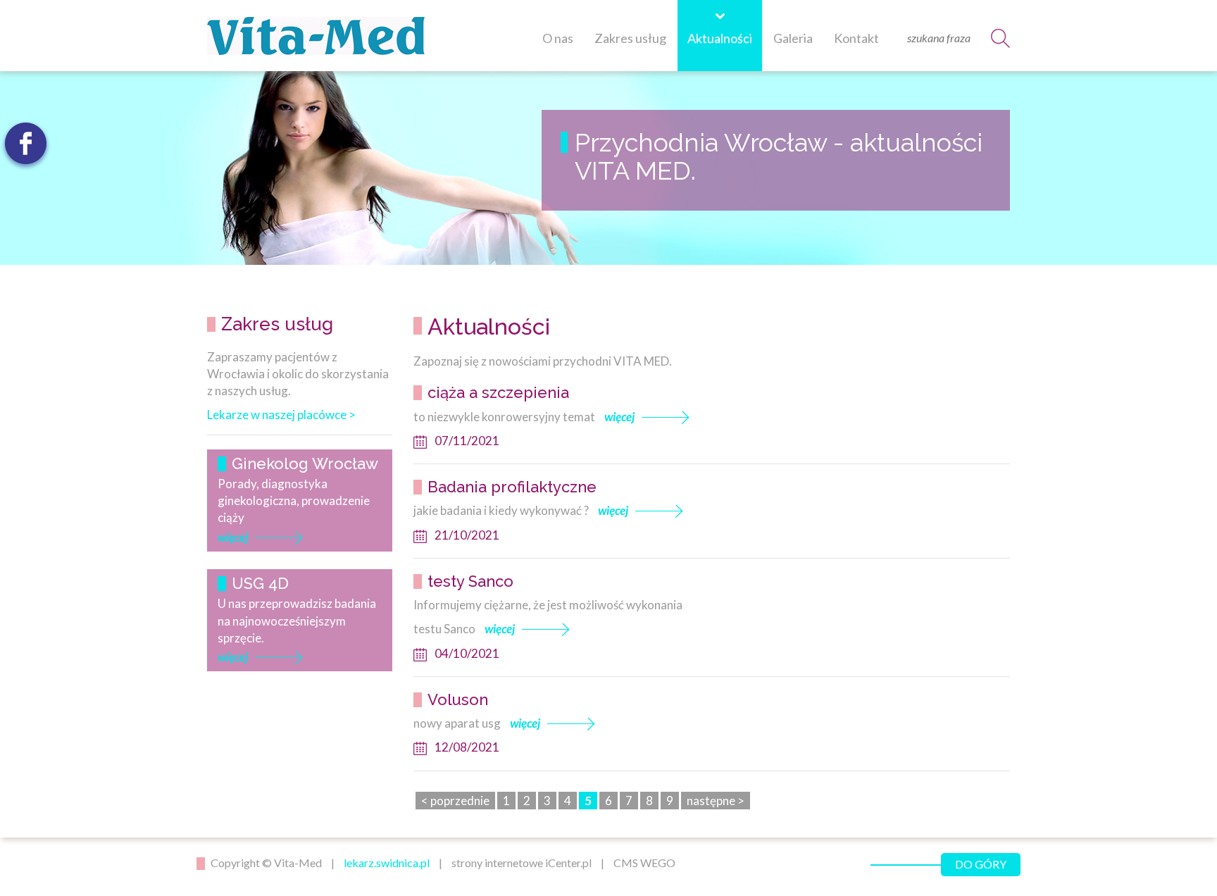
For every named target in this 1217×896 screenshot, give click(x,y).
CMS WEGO (644, 862)
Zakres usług (630, 38)
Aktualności (719, 38)
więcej (233, 537)
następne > (715, 800)
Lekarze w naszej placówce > (281, 414)
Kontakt (856, 38)
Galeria (793, 38)
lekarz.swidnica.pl (387, 862)
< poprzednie (455, 800)
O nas (557, 38)
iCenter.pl (568, 862)
